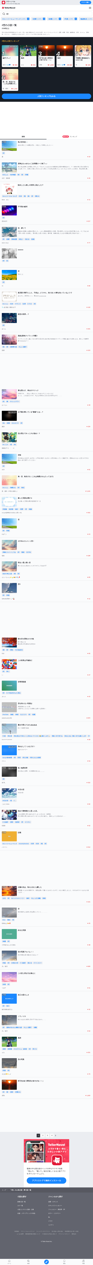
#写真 (68, 19)
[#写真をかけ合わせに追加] (76, 19)
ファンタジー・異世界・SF (56, 1209)
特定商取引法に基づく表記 (71, 1231)
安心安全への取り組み (57, 1231)
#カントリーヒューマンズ (14, 19)
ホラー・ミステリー (54, 1213)
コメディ (51, 1225)
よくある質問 (20, 1234)
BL (49, 1217)
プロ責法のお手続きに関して (49, 1234)
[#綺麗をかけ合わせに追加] (60, 19)
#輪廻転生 (86, 19)
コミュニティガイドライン (43, 1231)
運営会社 (74, 1234)
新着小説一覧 (21, 1202)
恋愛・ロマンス (53, 1202)
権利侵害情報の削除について (32, 1234)
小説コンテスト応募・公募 (25, 1209)
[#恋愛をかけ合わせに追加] (44, 19)
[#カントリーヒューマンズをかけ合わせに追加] (28, 19)
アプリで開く (85, 2)
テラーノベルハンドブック (27, 1231)
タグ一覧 (20, 1205)
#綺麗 (52, 19)
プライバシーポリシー (64, 1234)
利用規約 (17, 1231)
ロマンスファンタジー (55, 1205)
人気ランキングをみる (46, 96)
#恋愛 (37, 19)
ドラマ (50, 1221)
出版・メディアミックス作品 (26, 1213)
